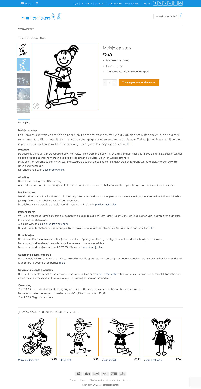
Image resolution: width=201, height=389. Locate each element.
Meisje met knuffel (153, 359)
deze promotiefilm (53, 169)
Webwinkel (25, 28)
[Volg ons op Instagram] (160, 3)
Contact (99, 3)
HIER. (152, 227)
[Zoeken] (37, 3)
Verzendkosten (132, 3)
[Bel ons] (175, 3)
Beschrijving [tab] (24, 122)
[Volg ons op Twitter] (165, 3)
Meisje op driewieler (28, 359)
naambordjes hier (93, 247)
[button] (75, 3)
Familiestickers (31, 38)
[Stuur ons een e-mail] (170, 3)
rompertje (111, 273)
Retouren (147, 3)
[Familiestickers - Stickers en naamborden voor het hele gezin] (41, 16)
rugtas (98, 273)
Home (20, 38)
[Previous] (37, 76)
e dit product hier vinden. (54, 223)
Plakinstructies (115, 3)
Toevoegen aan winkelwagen (139, 82)
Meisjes (43, 38)
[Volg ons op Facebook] (155, 3)
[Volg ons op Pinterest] (180, 3)
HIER (129, 144)
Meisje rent (65, 359)
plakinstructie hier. (106, 204)
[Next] (93, 76)
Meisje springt (109, 359)
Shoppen (85, 3)
